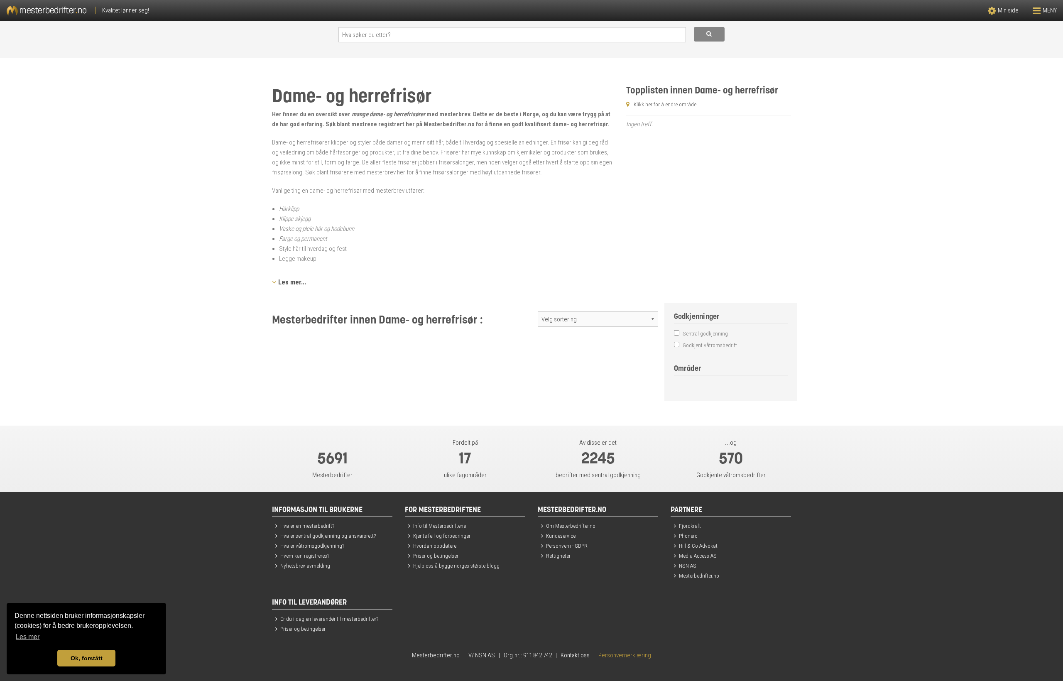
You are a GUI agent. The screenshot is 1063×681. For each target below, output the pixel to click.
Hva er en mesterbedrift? (307, 525)
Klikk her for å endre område (665, 104)
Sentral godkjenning (704, 333)
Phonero (688, 535)
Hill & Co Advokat (698, 545)
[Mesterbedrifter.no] (265, 10)
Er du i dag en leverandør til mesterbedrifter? (329, 618)
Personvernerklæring (624, 655)
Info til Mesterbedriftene (439, 525)
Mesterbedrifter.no (699, 575)
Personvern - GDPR (567, 545)
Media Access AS (698, 555)
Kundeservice (561, 535)
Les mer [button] (27, 636)
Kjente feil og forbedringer (441, 535)
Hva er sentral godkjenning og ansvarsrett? (328, 535)
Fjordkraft (690, 525)
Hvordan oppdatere (434, 545)
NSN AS (687, 565)
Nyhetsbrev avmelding (305, 565)
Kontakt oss (575, 655)
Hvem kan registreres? (304, 555)
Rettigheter (558, 555)
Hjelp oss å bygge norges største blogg (456, 565)
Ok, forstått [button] (87, 658)
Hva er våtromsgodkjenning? (312, 545)
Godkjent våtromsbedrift (709, 345)
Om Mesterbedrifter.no (570, 525)
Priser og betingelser (435, 555)
